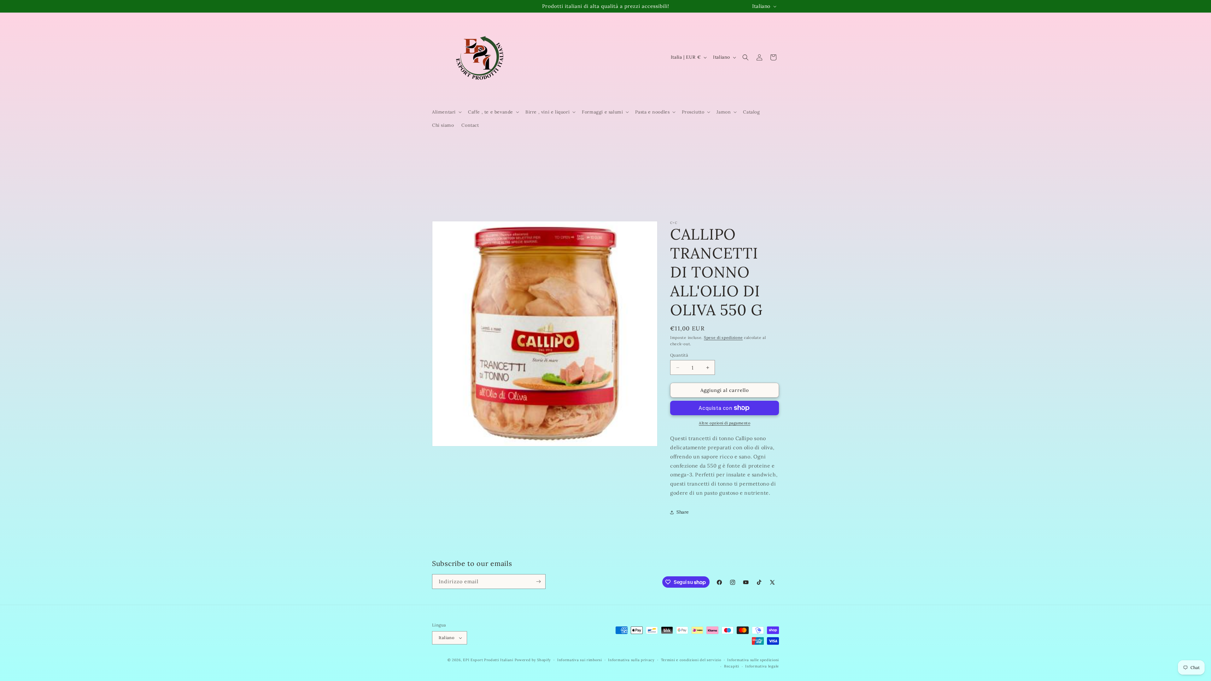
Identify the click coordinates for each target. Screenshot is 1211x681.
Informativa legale (762, 666)
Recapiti (731, 666)
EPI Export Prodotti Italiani (488, 660)
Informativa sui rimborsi (579, 660)
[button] (446, 112)
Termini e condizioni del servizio (691, 660)
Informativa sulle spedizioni (753, 660)
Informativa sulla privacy (631, 660)
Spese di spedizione (723, 337)
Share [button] (682, 512)
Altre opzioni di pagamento (724, 423)
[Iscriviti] (538, 581)
